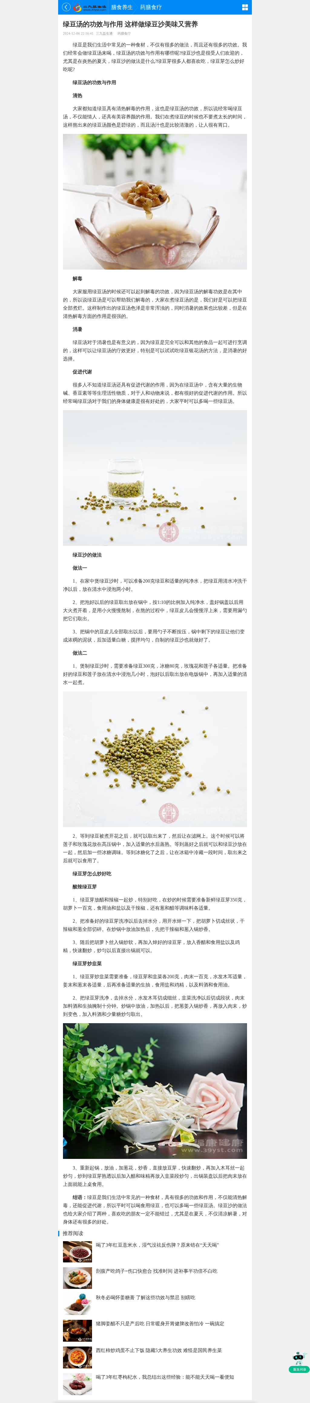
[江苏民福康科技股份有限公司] (89, 7)
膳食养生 (122, 7)
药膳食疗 (151, 7)
